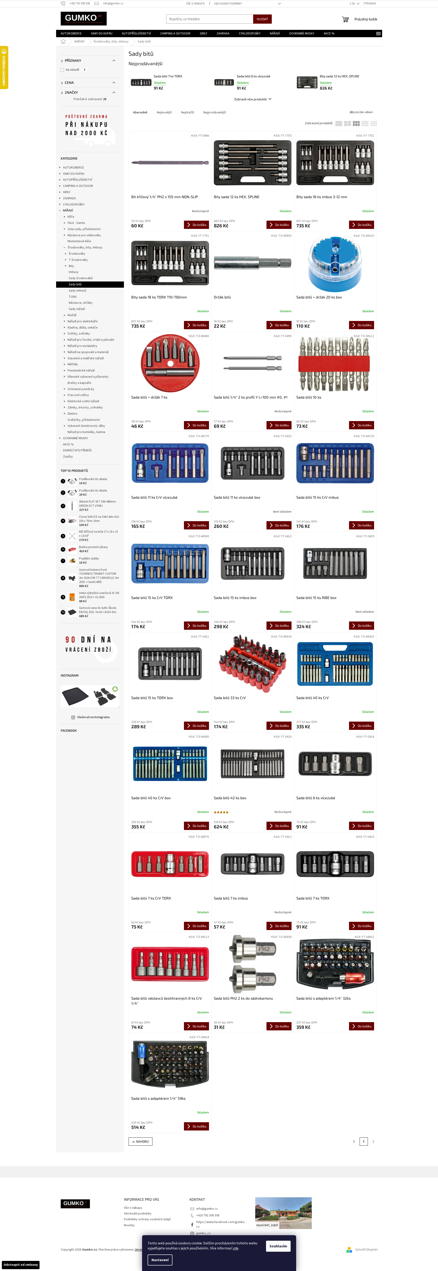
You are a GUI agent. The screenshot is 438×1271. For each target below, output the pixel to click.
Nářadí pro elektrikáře (83, 321)
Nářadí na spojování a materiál (88, 352)
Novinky (129, 1225)
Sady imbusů (77, 290)
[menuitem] (71, 33)
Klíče (71, 216)
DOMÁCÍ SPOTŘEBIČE (77, 450)
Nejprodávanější (214, 112)
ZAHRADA (69, 198)
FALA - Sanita (76, 223)
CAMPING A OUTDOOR (78, 186)
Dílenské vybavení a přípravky (88, 376)
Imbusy (74, 272)
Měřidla (73, 364)
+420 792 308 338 (207, 1215)
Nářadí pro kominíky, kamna (86, 432)
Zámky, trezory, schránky (85, 407)
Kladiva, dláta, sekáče (83, 327)
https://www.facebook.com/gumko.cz (220, 1224)
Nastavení (160, 1260)
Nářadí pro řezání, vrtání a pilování (91, 339)
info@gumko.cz (207, 1208)
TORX (73, 297)
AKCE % (68, 444)
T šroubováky (78, 260)
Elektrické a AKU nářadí (83, 401)
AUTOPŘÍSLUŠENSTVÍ (77, 179)
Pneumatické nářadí (81, 370)
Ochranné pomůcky (81, 389)
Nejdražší (187, 112)
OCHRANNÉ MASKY (75, 438)
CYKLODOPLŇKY (74, 204)
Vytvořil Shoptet (366, 1249)
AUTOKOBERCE (73, 167)
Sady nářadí (77, 309)
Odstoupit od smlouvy (21, 1265)
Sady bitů (75, 284)
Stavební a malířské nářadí (86, 358)
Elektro (72, 413)
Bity (71, 266)
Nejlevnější (164, 112)
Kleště (72, 315)
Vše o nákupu (195, 4)
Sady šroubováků (81, 278)
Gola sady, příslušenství (84, 229)
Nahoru (142, 1141)
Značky (68, 456)
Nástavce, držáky (81, 303)
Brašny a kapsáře (79, 383)
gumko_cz (203, 1233)
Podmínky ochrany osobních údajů (147, 1219)
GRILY (66, 192)
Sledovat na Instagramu (93, 717)
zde (235, 1248)
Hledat (262, 19)
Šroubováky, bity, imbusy (85, 247)
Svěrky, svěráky (79, 333)
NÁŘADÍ (68, 210)
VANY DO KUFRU (73, 174)
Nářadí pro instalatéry (82, 346)
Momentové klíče (79, 241)
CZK (353, 4)
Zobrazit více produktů (250, 99)
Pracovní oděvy (78, 395)
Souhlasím (278, 1246)
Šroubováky (77, 253)
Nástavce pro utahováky (84, 235)
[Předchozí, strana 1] (364, 1141)
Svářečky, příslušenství (84, 420)
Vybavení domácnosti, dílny (86, 426)
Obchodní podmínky (228, 4)
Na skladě (75, 69)
